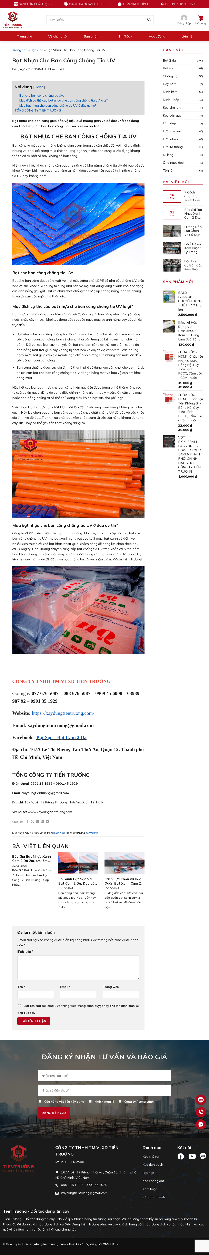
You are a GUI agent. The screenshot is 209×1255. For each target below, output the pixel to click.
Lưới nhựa (170, 139)
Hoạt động (157, 36)
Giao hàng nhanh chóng (87, 4)
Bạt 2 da (36, 50)
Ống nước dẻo (173, 162)
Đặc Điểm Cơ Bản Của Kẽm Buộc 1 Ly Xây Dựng (193, 265)
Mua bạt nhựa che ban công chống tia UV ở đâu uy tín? (57, 105)
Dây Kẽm (170, 84)
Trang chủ (24, 36)
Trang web (111, 987)
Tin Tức (124, 36)
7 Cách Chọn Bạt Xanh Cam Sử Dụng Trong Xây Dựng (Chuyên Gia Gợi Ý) (193, 196)
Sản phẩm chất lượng (35, 4)
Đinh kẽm (170, 92)
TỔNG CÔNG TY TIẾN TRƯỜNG (37, 110)
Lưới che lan (172, 131)
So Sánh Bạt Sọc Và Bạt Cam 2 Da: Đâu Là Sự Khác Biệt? (76, 881)
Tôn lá (167, 170)
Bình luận (25, 951)
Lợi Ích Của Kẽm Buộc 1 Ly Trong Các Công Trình (193, 248)
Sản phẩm (91, 36)
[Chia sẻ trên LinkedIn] (42, 821)
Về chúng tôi (58, 36)
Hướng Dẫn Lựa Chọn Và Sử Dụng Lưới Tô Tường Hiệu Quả (193, 231)
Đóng (39, 87)
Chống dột (171, 76)
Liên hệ (187, 36)
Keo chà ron (172, 107)
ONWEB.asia (111, 1244)
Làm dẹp (169, 123)
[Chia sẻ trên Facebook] (27, 821)
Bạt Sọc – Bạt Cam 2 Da (61, 737)
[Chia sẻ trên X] (32, 821)
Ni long (168, 155)
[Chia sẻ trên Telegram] (47, 821)
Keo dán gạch (173, 115)
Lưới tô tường (173, 147)
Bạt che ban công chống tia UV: (41, 95)
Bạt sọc (168, 68)
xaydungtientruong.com (48, 1244)
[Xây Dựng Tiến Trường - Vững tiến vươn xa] (12, 19)
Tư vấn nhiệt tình (135, 4)
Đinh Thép (171, 100)
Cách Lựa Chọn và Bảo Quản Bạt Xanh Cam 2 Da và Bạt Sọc (122, 881)
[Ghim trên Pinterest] (37, 821)
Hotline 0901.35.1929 (180, 4)
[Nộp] (149, 19)
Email (65, 987)
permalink (92, 832)
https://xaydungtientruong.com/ (63, 713)
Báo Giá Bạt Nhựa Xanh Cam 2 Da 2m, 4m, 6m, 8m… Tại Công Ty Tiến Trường (31, 858)
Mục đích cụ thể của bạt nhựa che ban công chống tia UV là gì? (63, 100)
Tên (21, 987)
